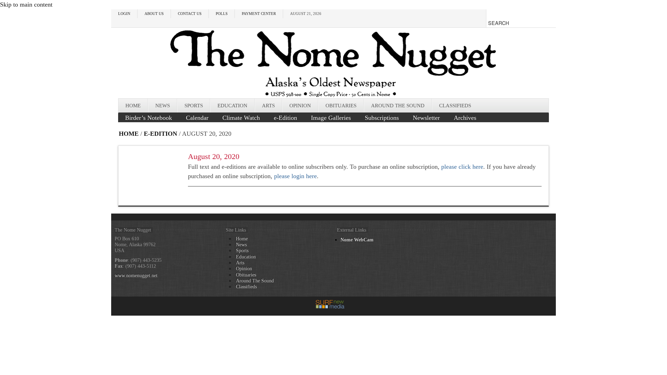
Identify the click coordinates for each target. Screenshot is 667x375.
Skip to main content (26, 4)
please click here (462, 166)
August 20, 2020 (213, 156)
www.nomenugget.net (136, 275)
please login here (295, 176)
